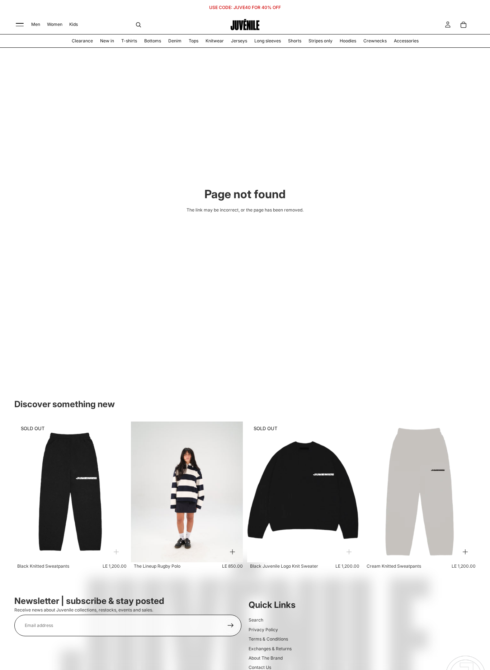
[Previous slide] (25, 492)
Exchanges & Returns (270, 648)
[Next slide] (116, 492)
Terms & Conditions (268, 639)
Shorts (294, 40)
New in (107, 40)
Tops (193, 40)
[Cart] (463, 25)
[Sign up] (230, 625)
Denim (175, 40)
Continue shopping (245, 234)
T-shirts (129, 40)
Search (256, 620)
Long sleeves (267, 40)
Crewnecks (375, 40)
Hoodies (348, 40)
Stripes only (320, 40)
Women (54, 24)
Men (35, 24)
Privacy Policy (263, 629)
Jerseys (239, 40)
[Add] (116, 552)
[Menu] (19, 25)
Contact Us (260, 667)
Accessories (406, 40)
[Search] (138, 25)
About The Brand (266, 658)
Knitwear (215, 40)
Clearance (82, 40)
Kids (73, 24)
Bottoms (152, 40)
